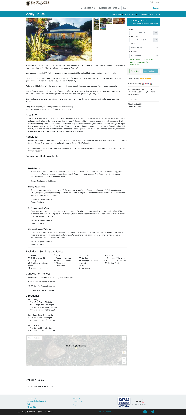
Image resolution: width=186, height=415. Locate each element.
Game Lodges (105, 8)
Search (156, 8)
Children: (133, 51)
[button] (29, 40)
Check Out (133, 36)
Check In (132, 29)
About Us (76, 398)
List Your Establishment (36, 401)
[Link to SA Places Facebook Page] (145, 412)
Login (157, 2)
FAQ (151, 2)
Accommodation (88, 8)
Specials (117, 8)
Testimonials (78, 401)
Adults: (132, 43)
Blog (74, 404)
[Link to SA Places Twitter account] (152, 412)
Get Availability (150, 71)
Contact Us (31, 398)
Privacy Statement (34, 407)
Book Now (135, 71)
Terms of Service (104, 412)
